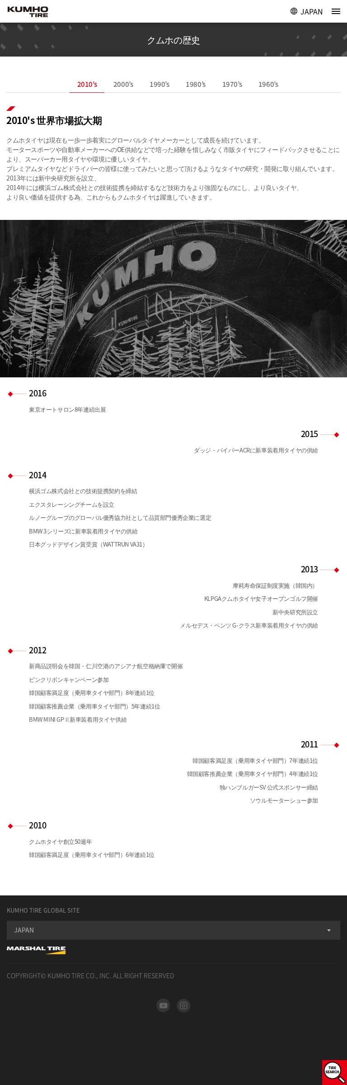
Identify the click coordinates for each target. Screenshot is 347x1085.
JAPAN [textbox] (24, 929)
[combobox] (173, 930)
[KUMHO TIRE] (37, 13)
